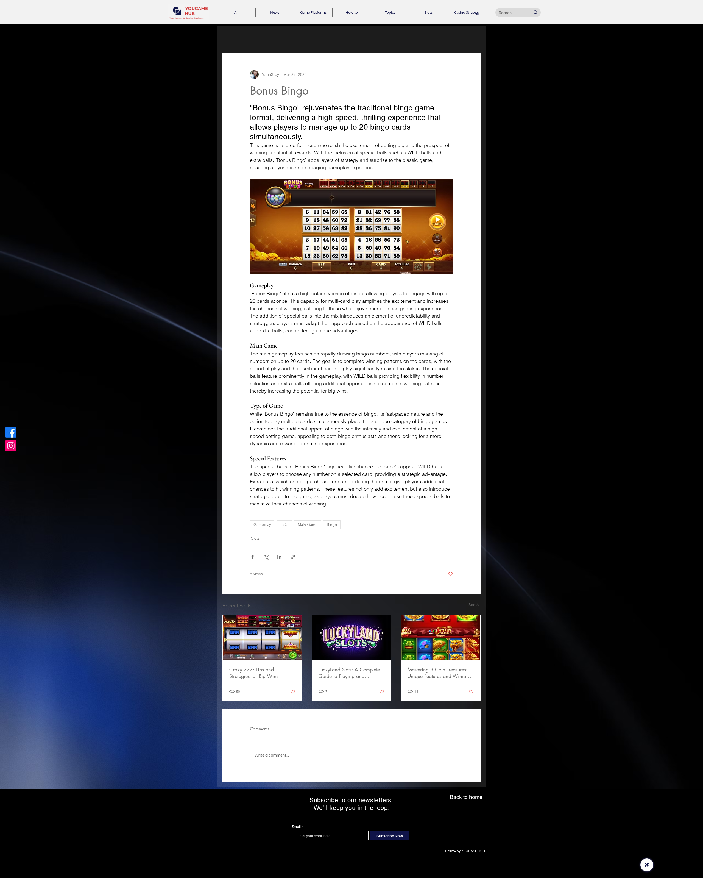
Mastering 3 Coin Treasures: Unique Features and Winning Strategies (440, 672)
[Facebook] (10, 432)
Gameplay (262, 524)
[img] (188, 19)
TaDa (284, 524)
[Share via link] (292, 557)
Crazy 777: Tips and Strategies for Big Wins (253, 672)
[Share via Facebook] (252, 557)
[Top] (646, 864)
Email (296, 826)
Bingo (332, 524)
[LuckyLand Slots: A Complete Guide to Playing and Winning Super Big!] (351, 637)
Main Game (307, 524)
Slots (255, 538)
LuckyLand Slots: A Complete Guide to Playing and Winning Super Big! (349, 672)
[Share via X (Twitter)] (266, 557)
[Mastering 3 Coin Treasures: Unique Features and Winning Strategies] (440, 637)
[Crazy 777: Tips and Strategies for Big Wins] (262, 637)
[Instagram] (10, 445)
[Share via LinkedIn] (279, 557)
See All (474, 604)
